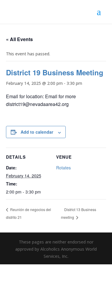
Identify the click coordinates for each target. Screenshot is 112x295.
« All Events (19, 39)
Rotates (63, 168)
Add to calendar (37, 132)
